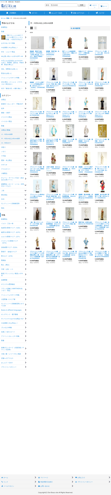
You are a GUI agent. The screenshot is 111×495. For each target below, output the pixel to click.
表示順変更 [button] (76, 28)
